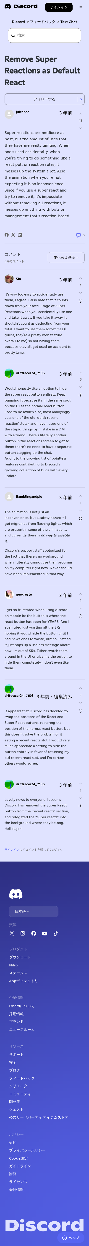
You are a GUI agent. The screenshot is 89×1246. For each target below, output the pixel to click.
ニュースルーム (22, 1029)
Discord (18, 22)
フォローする (44, 99)
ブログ (14, 1070)
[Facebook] (7, 235)
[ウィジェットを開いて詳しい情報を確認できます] (70, 1238)
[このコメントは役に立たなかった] (81, 293)
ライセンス (18, 1182)
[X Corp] (13, 235)
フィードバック (42, 22)
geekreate (24, 594)
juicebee (22, 112)
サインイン (12, 849)
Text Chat (68, 22)
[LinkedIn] (20, 235)
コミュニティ (20, 1094)
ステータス (18, 973)
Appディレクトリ (23, 981)
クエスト (16, 1110)
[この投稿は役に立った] (81, 114)
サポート (16, 1054)
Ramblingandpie (29, 496)
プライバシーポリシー (27, 1150)
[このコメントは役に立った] (81, 278)
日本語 (21, 911)
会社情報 (16, 1190)
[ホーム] (21, 8)
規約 (12, 1143)
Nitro (13, 965)
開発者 (14, 1102)
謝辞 (12, 1174)
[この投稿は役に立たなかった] (81, 128)
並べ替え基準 (64, 257)
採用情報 (16, 1014)
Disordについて (22, 1006)
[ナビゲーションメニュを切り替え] (80, 7)
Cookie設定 (18, 1158)
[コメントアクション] (81, 301)
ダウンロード (20, 957)
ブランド (16, 1022)
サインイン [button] (59, 7)
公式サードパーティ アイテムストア (38, 1117)
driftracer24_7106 (30, 373)
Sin (18, 279)
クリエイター (20, 1086)
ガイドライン (20, 1166)
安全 (12, 1062)
